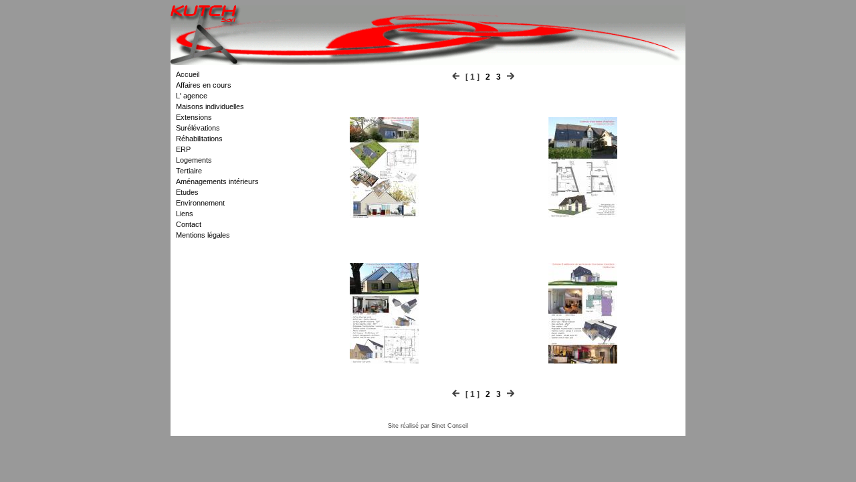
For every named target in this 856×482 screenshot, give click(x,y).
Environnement (200, 203)
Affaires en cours (203, 85)
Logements (194, 160)
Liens (184, 214)
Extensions (194, 117)
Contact (188, 224)
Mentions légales (203, 235)
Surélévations (198, 128)
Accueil (187, 74)
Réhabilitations (199, 139)
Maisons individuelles (210, 106)
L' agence (191, 96)
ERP (183, 149)
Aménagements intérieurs (217, 181)
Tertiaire (189, 171)
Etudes (187, 192)
